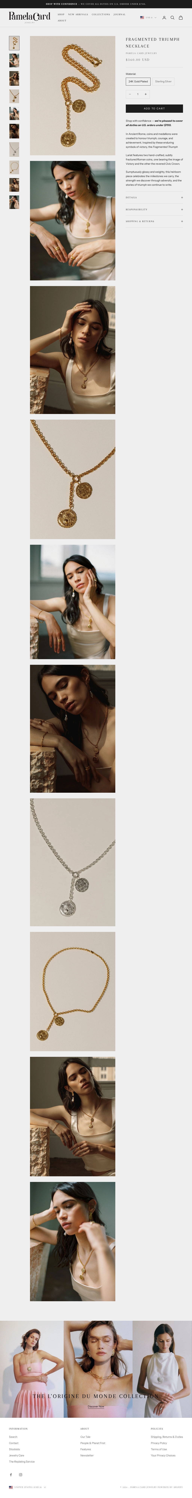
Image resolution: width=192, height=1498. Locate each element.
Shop (61, 14)
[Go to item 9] (14, 185)
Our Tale (85, 1437)
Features (85, 1449)
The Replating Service (22, 1461)
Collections (101, 14)
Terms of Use (159, 1449)
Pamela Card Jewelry (141, 53)
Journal (120, 14)
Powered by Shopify (170, 1487)
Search (13, 1437)
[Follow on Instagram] (20, 1475)
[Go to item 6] (14, 131)
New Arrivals (78, 14)
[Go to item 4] (14, 96)
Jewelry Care (16, 1455)
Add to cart (154, 108)
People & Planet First (92, 1443)
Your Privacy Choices (163, 1455)
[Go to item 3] (14, 78)
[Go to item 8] (14, 167)
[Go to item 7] (14, 149)
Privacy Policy (159, 1443)
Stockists (14, 1449)
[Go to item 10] (14, 202)
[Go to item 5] (14, 113)
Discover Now (96, 1406)
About (62, 20)
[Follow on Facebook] (11, 1475)
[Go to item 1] (14, 43)
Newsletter (87, 1455)
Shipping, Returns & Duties (167, 1437)
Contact (13, 1443)
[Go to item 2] (14, 60)
